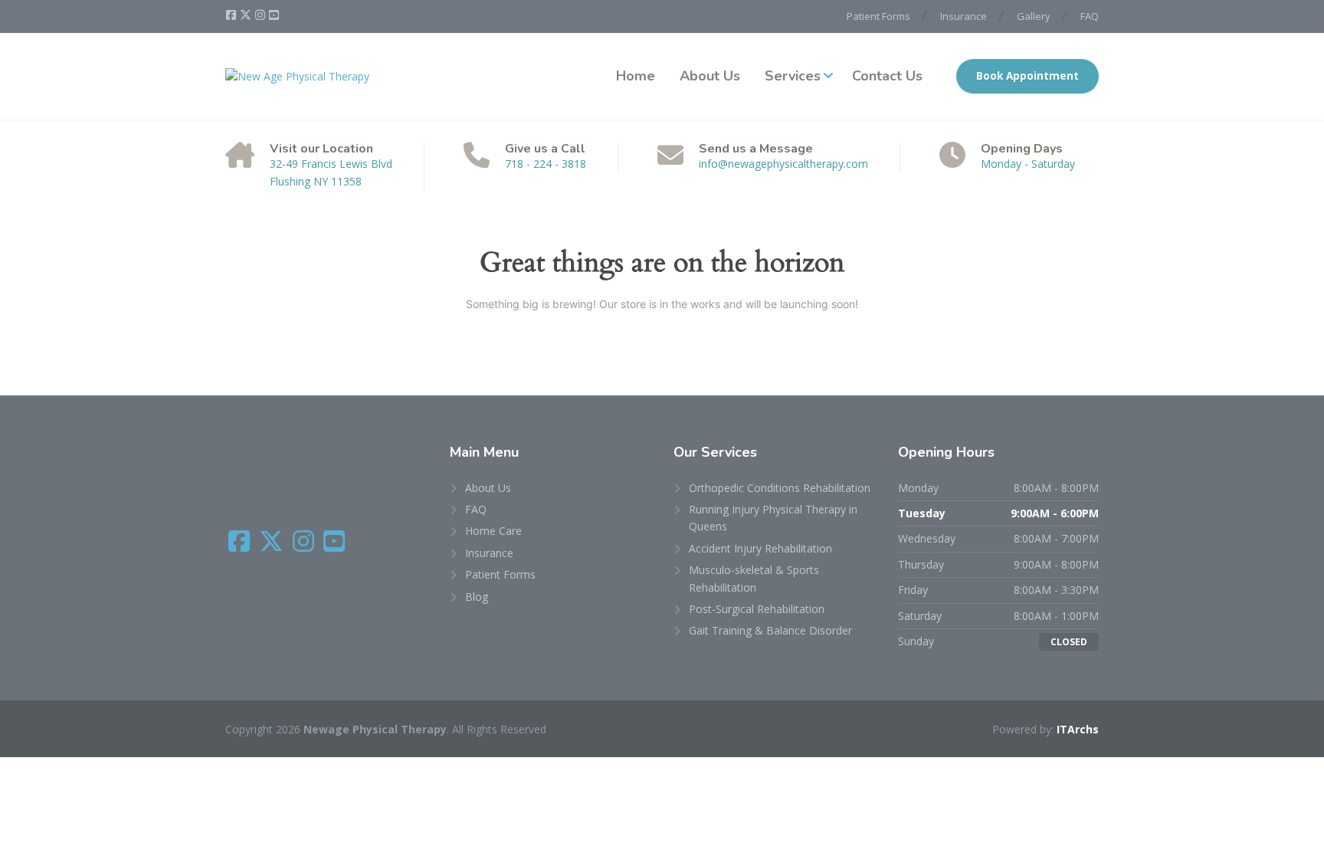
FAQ (1089, 16)
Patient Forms (878, 16)
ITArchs (1078, 729)
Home (635, 76)
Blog (476, 596)
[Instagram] (261, 15)
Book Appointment (1027, 76)
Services (793, 76)
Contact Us (887, 76)
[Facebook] (232, 15)
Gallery (1033, 16)
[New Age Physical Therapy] (297, 76)
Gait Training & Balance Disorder (770, 630)
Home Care (493, 530)
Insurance (963, 16)
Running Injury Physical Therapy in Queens (773, 517)
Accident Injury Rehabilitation (760, 548)
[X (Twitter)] (247, 15)
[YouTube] (274, 15)
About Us (710, 76)
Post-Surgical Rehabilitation (756, 609)
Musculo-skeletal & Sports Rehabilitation (754, 578)
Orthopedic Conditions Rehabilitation (779, 487)
